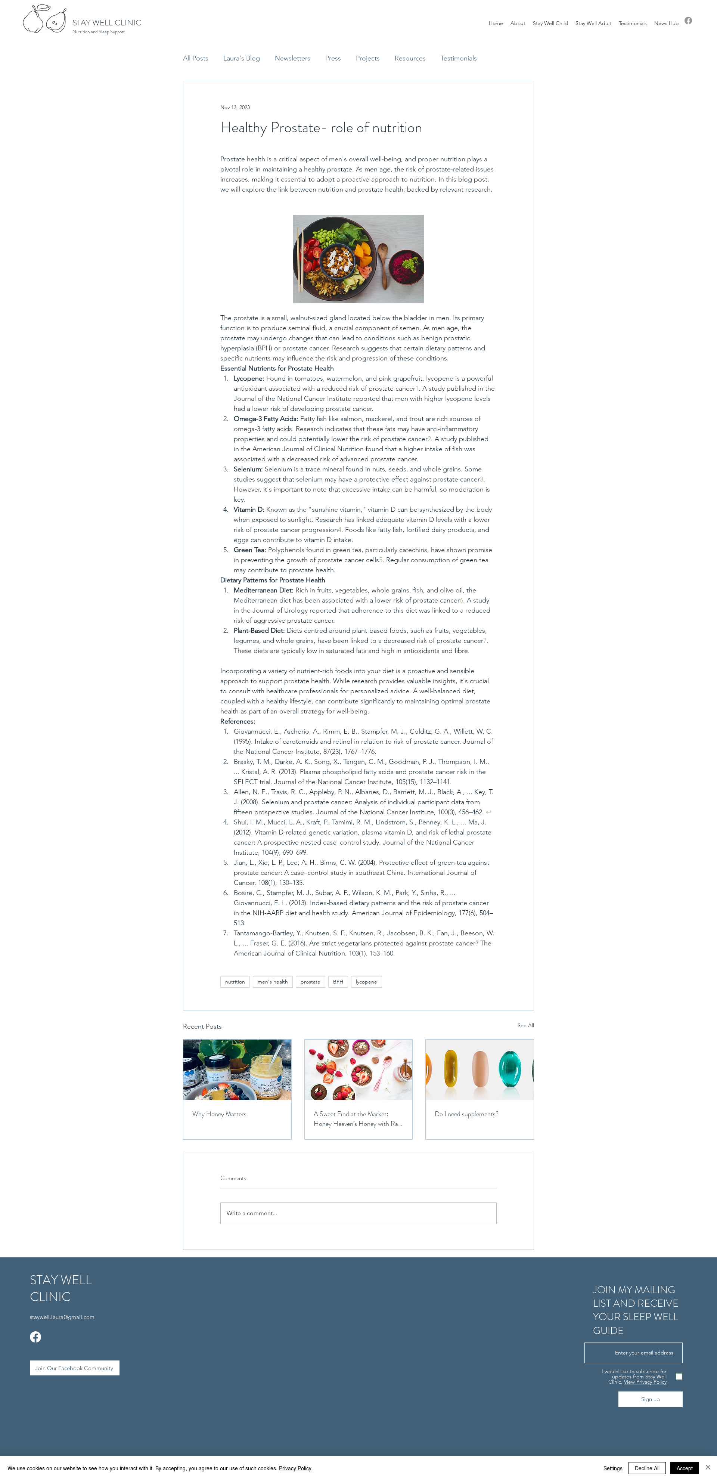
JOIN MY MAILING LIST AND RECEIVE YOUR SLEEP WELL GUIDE (636, 1310)
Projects (368, 58)
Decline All (647, 1468)
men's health (273, 981)
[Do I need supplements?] (480, 1070)
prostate (310, 981)
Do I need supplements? (467, 1114)
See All (526, 1025)
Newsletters (292, 58)
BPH (338, 981)
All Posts (195, 58)
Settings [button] (613, 1468)
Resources (410, 58)
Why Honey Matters (219, 1114)
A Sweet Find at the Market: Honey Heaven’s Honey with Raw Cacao (358, 1118)
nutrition (235, 981)
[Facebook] (688, 20)
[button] (518, 23)
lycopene (366, 981)
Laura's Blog (241, 58)
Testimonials (459, 58)
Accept (685, 1468)
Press (333, 58)
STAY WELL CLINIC (107, 22)
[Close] (708, 1468)
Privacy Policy (295, 1468)
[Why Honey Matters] (237, 1070)
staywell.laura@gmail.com (62, 1316)
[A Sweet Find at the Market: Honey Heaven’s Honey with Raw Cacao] (359, 1070)
